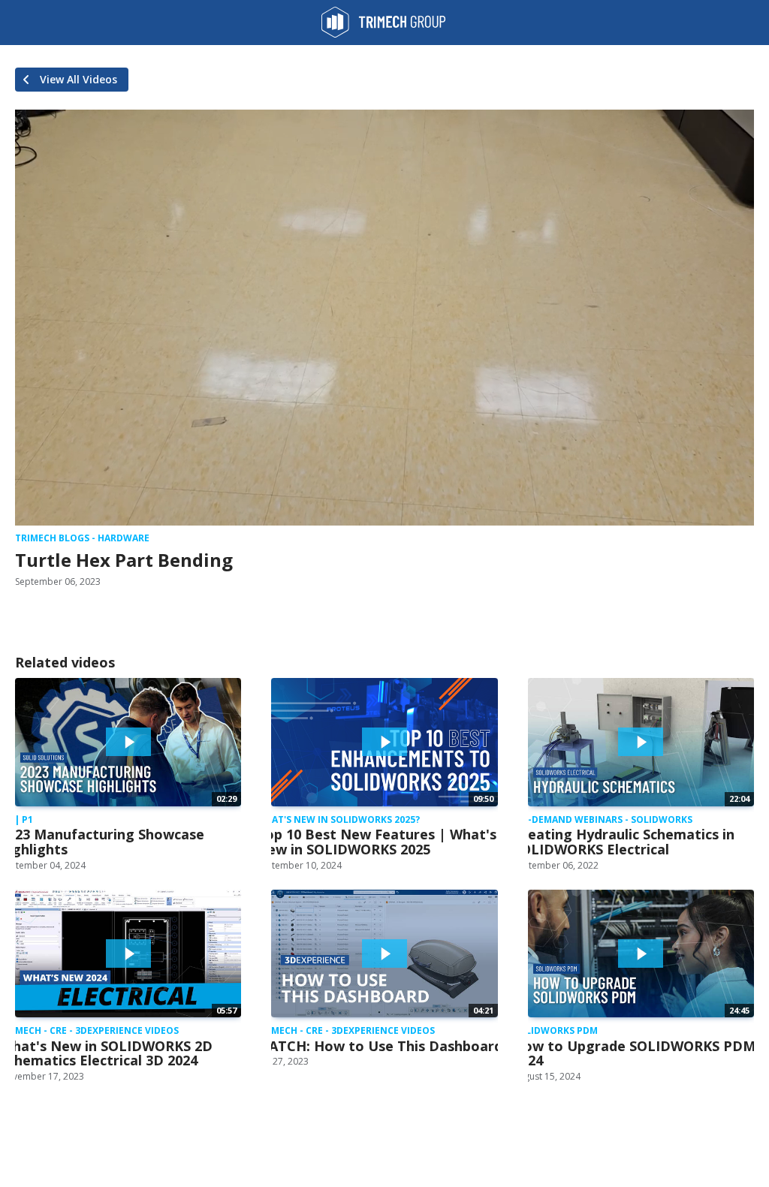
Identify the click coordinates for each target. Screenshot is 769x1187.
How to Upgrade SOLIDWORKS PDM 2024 (634, 1053)
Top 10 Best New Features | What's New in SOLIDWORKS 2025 (376, 841)
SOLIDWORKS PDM (555, 1030)
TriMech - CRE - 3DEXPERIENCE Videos (89, 1030)
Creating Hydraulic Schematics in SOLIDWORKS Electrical (623, 841)
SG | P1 (16, 819)
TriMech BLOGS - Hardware (82, 538)
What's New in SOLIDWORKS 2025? (338, 819)
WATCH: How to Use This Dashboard (379, 1046)
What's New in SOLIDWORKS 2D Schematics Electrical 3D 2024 (106, 1053)
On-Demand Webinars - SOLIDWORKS (602, 819)
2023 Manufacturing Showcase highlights (102, 841)
